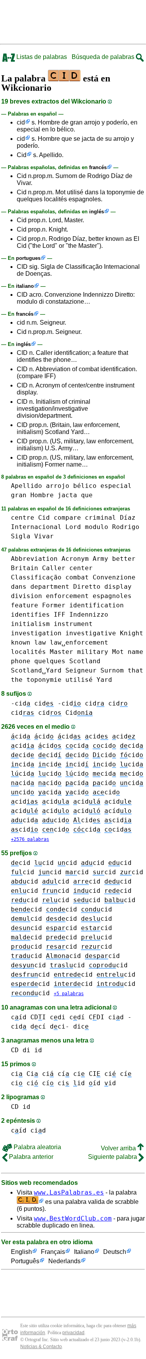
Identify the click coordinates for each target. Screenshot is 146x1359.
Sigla (20, 536)
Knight (131, 633)
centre (22, 517)
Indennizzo (88, 614)
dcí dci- (49, 1026)
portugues (28, 258)
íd (94, 1083)
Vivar (44, 536)
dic (81, 1026)
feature (24, 605)
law (40, 642)
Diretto (86, 586)
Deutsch (114, 1251)
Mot (118, 651)
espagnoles (112, 596)
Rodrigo (125, 527)
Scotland (84, 661)
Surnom (112, 670)
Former (53, 605)
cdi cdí (67, 1017)
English (21, 1251)
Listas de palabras (41, 57)
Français (53, 1251)
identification (96, 605)
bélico (85, 485)
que (87, 495)
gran (18, 495)
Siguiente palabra (113, 1156)
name (135, 651)
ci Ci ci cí (40, 1073)
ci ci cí (32, 1083)
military (92, 651)
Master (61, 651)
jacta (67, 495)
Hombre (42, 495)
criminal (100, 517)
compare (67, 517)
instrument (73, 624)
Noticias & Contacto (41, 1346)
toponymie (44, 679)
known (20, 642)
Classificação (36, 577)
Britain (24, 568)
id (38, 1050)
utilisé (79, 679)
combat (77, 577)
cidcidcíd (87, 810)
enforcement (67, 596)
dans (18, 586)
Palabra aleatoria (36, 1147)
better (123, 558)
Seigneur (81, 670)
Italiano (84, 1251)
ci (63, 1083)
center (81, 568)
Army (100, 558)
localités (28, 651)
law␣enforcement (79, 642)
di (26, 1050)
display (118, 586)
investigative (90, 633)
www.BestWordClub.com (73, 1218)
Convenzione (114, 577)
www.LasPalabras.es (69, 1192)
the (17, 679)
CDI (38, 1017)
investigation (36, 633)
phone (20, 661)
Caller (53, 568)
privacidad (73, 1332)
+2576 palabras (30, 839)
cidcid (63, 773)
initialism (30, 624)
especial (116, 485)
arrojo (57, 485)
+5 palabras (69, 993)
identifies (30, 614)
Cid (21, 155)
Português (25, 1261)
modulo (96, 527)
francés (98, 167)
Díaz (127, 517)
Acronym (75, 558)
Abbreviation (34, 558)
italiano (25, 286)
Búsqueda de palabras (104, 57)
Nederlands (64, 1261)
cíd (18, 1017)
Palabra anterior (30, 1156)
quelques (49, 661)
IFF (59, 614)
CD (15, 1050)
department (49, 586)
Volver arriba (119, 1148)
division (26, 596)
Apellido (26, 485)
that (135, 670)
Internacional (36, 527)
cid (21, 122)
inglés (96, 211)
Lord (73, 527)
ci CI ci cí (102, 1073)
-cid (20, 703)
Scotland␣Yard (36, 670)
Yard (104, 679)
